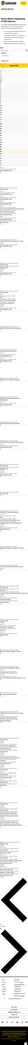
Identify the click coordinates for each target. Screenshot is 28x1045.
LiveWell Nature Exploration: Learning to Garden (10, 328)
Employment (17, 991)
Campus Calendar (18, 982)
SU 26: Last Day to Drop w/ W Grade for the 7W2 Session (12, 209)
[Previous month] (3, 65)
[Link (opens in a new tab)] (14, 1001)
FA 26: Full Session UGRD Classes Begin (8, 822)
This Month (2, 926)
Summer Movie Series (5, 529)
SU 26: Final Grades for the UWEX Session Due (10, 520)
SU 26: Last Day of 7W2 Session (7, 627)
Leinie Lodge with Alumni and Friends (8, 351)
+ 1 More (2, 304)
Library (7, 994)
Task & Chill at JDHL (4, 222)
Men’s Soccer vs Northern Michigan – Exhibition (10, 651)
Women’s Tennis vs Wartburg (6, 869)
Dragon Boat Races (4, 635)
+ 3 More (2, 269)
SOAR (1, 297)
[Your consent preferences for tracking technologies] (25, 1043)
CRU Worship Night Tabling (6, 777)
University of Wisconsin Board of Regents (14, 1033)
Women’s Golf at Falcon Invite (6, 875)
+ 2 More (2, 765)
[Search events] (26, 50)
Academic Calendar (13, 33)
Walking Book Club (4, 267)
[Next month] (3, 68)
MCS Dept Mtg (3, 785)
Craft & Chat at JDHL (4, 602)
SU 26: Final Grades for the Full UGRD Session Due (11, 523)
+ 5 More (2, 741)
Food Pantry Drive (4, 751)
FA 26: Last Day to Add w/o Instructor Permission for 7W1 (12, 678)
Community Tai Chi (4, 189)
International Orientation (5, 599)
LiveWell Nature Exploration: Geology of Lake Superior (12, 548)
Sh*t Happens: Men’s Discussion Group (8, 673)
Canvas (7, 992)
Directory (4, 989)
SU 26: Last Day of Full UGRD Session (8, 300)
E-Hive (7, 982)
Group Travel (3, 590)
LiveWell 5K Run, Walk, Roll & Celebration (9, 512)
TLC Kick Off (2, 760)
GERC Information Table (5, 853)
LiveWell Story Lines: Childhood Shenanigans (10, 379)
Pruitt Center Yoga (4, 264)
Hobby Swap (2, 630)
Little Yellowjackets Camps (6, 170)
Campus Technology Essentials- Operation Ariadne (11, 860)
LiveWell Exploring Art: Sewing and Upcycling (10, 423)
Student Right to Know (19, 993)
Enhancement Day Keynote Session (7, 745)
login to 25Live (8, 39)
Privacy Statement (14, 1017)
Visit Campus (14, 1009)
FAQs (3, 980)
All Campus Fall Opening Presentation (8, 718)
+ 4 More (2, 470)
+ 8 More (2, 753)
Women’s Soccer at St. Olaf (6, 863)
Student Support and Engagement (19, 985)
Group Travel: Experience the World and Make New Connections (14, 593)
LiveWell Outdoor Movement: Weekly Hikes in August (11, 241)
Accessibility (17, 988)
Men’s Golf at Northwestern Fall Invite (8, 813)
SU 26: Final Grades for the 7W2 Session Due (9, 757)
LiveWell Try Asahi (4, 804)
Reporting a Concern (19, 995)
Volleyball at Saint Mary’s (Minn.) (7, 872)
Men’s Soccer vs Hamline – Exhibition (8, 694)
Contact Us (14, 1014)
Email (7, 985)
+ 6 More (2, 845)
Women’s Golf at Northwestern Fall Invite (9, 816)
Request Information (14, 1012)
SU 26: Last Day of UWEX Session (7, 303)
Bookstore (19, 980)
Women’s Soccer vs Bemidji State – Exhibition (10, 668)
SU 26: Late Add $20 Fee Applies (7, 211)
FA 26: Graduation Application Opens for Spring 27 (11, 825)
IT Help (7, 987)
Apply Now (14, 1007)
